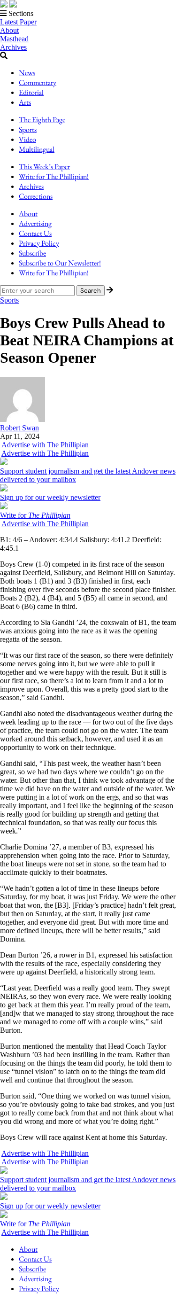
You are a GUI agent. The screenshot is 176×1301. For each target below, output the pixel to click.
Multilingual (36, 149)
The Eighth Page (42, 120)
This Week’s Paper (44, 166)
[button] (88, 13)
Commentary (37, 82)
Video (27, 139)
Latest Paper (18, 22)
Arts (25, 102)
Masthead (14, 39)
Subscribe (32, 253)
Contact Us (35, 233)
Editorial (31, 92)
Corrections (36, 196)
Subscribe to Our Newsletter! (60, 263)
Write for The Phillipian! (54, 176)
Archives (13, 47)
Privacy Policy (39, 243)
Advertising (35, 223)
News (27, 73)
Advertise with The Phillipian (45, 445)
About (9, 30)
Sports (28, 129)
